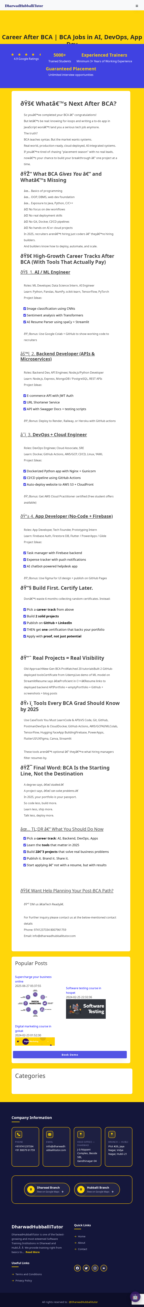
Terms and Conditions (28, 1274)
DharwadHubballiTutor (24, 6)
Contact (82, 1249)
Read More (33, 1252)
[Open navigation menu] (137, 6)
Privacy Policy (23, 1280)
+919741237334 (24, 1146)
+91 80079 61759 (25, 1150)
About (81, 1242)
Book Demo (70, 1054)
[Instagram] (95, 1268)
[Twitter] (86, 1268)
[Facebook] (77, 1268)
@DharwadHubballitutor (83, 1302)
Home (81, 1236)
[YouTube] (103, 1268)
